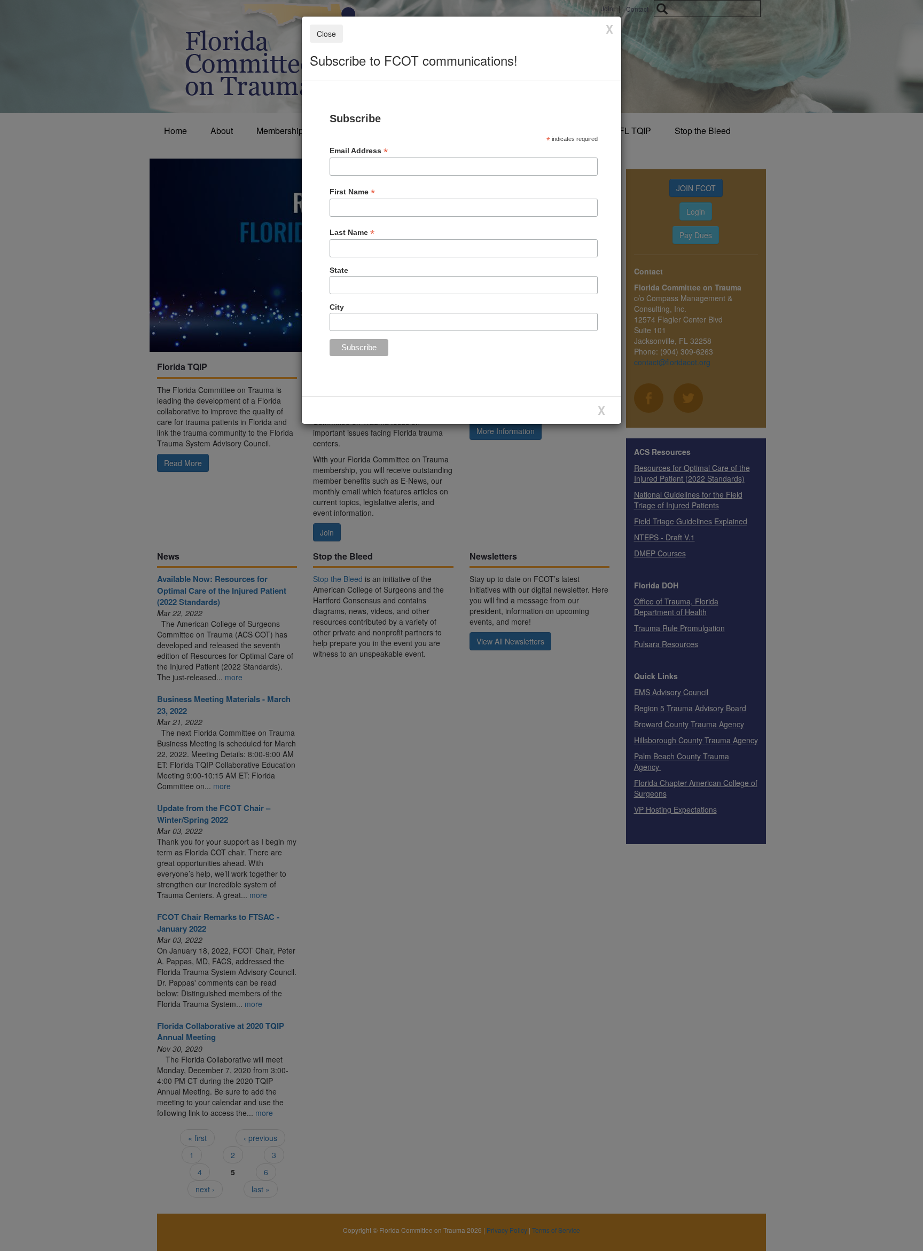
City (337, 307)
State (339, 270)
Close (326, 33)
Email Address (359, 151)
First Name (352, 192)
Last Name (352, 232)
